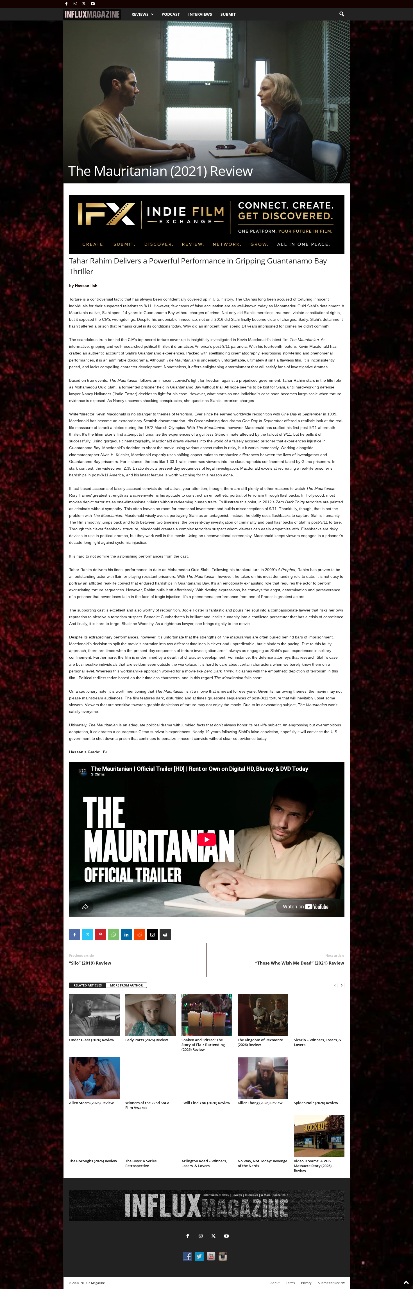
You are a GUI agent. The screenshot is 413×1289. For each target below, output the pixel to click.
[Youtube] (92, 4)
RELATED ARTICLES (88, 985)
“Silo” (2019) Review (90, 963)
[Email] (152, 934)
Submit (228, 14)
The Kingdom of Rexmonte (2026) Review (260, 1042)
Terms (290, 1283)
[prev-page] (335, 985)
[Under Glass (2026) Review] (94, 1015)
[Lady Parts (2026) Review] (150, 1015)
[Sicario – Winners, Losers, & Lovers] (319, 1015)
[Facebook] (66, 4)
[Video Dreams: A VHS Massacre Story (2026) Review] (319, 1136)
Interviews (200, 14)
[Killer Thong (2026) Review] (263, 1078)
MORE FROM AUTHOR (126, 985)
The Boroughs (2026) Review (93, 1160)
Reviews (140, 14)
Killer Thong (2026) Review (260, 1102)
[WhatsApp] (113, 934)
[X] (84, 4)
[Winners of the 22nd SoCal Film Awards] (150, 1078)
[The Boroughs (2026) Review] (94, 1136)
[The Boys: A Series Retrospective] (150, 1136)
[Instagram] (75, 4)
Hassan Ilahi (87, 285)
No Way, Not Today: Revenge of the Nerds (262, 1163)
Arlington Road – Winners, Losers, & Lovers (204, 1163)
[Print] (165, 934)
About (275, 1283)
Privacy (306, 1283)
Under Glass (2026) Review (91, 1039)
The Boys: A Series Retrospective (140, 1163)
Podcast (171, 14)
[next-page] (341, 985)
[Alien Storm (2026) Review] (94, 1078)
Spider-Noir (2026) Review (316, 1102)
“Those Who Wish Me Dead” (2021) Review (299, 963)
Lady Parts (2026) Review (146, 1039)
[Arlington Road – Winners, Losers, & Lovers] (206, 1136)
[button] (341, 14)
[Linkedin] (126, 934)
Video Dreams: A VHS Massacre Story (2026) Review (313, 1165)
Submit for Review (331, 1283)
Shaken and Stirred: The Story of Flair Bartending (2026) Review (203, 1044)
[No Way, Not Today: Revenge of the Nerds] (263, 1136)
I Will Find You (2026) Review (205, 1102)
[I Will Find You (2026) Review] (206, 1078)
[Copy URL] (178, 934)
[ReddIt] (139, 934)
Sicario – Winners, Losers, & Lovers (317, 1042)
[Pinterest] (100, 934)
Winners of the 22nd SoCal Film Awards (148, 1105)
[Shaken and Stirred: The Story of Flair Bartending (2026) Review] (206, 1015)
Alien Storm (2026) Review (91, 1102)
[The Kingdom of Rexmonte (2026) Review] (263, 1015)
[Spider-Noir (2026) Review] (319, 1078)
